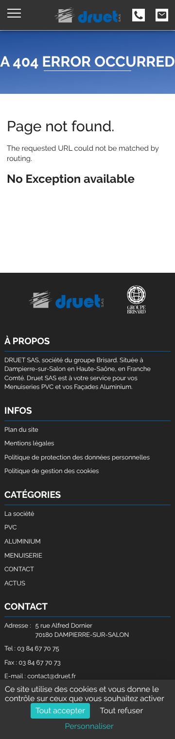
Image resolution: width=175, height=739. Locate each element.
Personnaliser (89, 726)
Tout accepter (60, 710)
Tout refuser (121, 710)
